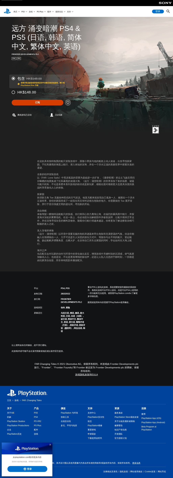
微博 (143, 414)
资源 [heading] (117, 408)
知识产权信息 (121, 430)
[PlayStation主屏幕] (7, 11)
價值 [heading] (63, 408)
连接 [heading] (143, 408)
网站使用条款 (136, 471)
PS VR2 (37, 421)
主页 (9, 400)
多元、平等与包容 (69, 425)
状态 (90, 421)
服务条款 (119, 413)
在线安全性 (66, 421)
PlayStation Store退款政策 (127, 417)
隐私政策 (124, 471)
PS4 (36, 417)
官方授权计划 (121, 438)
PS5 (23, 11)
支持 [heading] (90, 408)
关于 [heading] (9, 408)
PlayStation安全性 (96, 417)
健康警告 (119, 425)
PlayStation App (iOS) (151, 418)
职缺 (9, 417)
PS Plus (40, 11)
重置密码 (92, 430)
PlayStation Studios (16, 421)
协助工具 (65, 417)
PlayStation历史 (14, 434)
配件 (49, 11)
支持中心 (92, 413)
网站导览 (162, 471)
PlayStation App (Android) (153, 422)
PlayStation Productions (18, 425)
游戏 (31, 11)
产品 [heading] (36, 408)
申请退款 (92, 434)
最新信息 (59, 11)
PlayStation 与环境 (69, 413)
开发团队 (119, 434)
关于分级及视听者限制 (125, 421)
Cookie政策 (150, 471)
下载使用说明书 (95, 438)
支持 (69, 11)
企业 (9, 430)
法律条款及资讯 (110, 471)
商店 (15, 11)
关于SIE (10, 413)
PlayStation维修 (95, 425)
